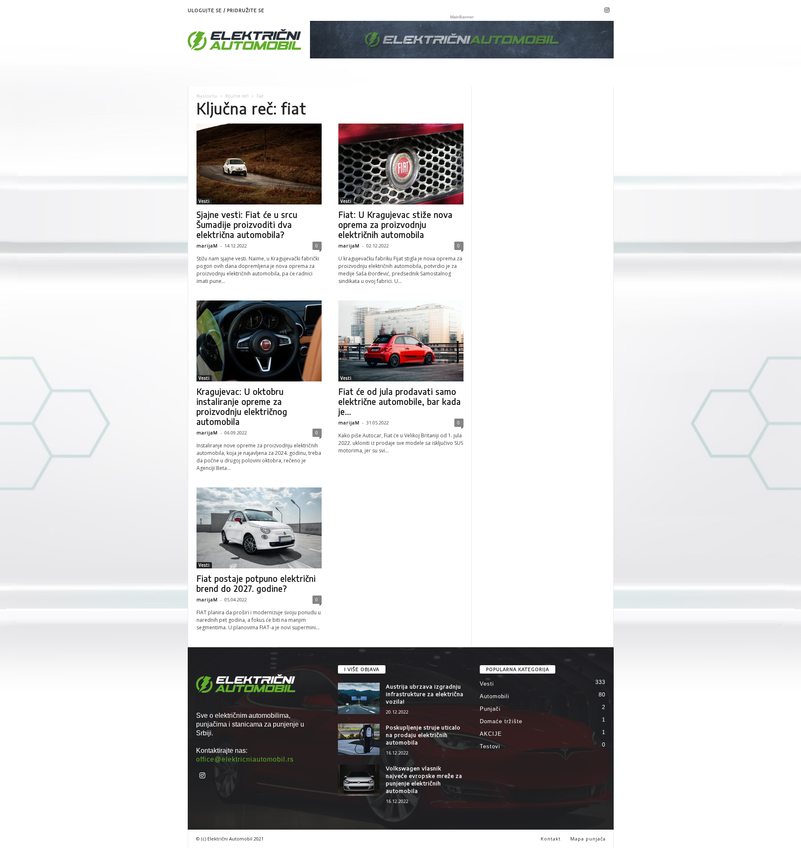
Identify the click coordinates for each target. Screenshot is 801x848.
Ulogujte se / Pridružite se (226, 10)
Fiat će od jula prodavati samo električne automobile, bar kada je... (399, 401)
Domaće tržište (501, 721)
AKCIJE (491, 734)
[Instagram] (607, 10)
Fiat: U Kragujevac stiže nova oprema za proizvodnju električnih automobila (395, 224)
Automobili (494, 696)
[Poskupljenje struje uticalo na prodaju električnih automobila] (359, 739)
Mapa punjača (588, 838)
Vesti (204, 201)
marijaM (207, 245)
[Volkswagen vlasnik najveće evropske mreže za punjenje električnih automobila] (359, 780)
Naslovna (206, 96)
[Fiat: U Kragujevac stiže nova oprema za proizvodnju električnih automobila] (400, 164)
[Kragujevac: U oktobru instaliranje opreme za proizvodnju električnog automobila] (259, 340)
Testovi (490, 746)
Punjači (490, 709)
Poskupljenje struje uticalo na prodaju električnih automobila (423, 735)
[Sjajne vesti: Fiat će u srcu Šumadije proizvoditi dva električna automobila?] (259, 164)
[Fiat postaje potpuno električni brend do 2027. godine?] (259, 527)
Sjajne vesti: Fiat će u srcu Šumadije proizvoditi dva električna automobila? (246, 224)
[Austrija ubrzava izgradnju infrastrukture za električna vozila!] (359, 698)
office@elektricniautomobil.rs (245, 759)
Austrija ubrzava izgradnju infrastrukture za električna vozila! (424, 694)
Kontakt (551, 838)
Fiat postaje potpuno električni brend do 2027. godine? (256, 583)
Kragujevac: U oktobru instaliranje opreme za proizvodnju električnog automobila (241, 406)
